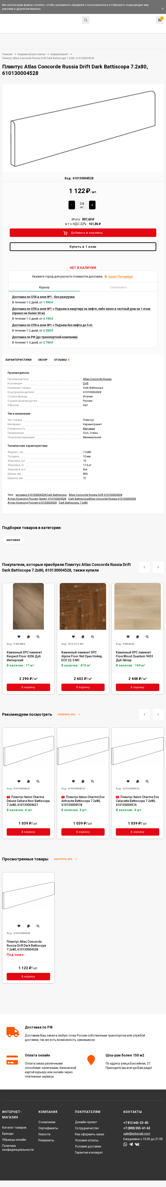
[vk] (137, 1144)
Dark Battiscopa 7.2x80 (73, 502)
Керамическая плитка (31, 54)
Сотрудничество (87, 1128)
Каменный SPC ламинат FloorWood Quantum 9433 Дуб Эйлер (134, 656)
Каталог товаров (14, 1127)
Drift (85, 383)
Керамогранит (59, 54)
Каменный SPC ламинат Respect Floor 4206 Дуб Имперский (24, 656)
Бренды (7, 1133)
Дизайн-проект (86, 1122)
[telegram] (131, 1144)
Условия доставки (88, 1146)
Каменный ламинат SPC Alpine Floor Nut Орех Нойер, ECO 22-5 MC (81, 656)
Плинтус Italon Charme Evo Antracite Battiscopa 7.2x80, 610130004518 (83, 801)
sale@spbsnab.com (136, 1133)
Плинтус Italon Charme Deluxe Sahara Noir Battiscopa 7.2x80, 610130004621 (28, 801)
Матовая (89, 428)
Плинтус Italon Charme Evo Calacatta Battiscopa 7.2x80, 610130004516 (137, 801)
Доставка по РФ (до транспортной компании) (45, 337)
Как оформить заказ (89, 1134)
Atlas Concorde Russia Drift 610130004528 (95, 494)
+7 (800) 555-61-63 (136, 1128)
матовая (13, 540)
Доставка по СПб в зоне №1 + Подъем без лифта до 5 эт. (52, 325)
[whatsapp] (125, 1144)
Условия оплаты (86, 1140)
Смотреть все (63, 859)
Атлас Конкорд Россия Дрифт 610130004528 (37, 498)
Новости (44, 1134)
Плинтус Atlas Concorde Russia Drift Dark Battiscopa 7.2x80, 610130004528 (26, 945)
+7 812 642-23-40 (103, 20)
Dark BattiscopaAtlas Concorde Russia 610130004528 (102, 498)
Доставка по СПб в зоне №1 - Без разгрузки (43, 297)
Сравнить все (66, 714)
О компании (46, 1122)
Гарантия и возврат (89, 1152)
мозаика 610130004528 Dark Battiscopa (41, 494)
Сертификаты (48, 1128)
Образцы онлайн (14, 1139)
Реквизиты (46, 1140)
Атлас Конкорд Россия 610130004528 (32, 502)
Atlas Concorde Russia (97, 379)
